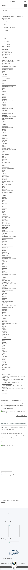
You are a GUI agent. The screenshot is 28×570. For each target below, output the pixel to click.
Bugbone (4, 99)
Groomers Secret (6, 184)
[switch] (14, 568)
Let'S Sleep (5, 244)
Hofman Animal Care (7, 190)
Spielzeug (4, 57)
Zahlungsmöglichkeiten (9, 27)
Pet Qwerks (5, 296)
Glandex (4, 179)
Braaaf (4, 96)
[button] (19, 1)
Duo (3, 145)
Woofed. (4, 353)
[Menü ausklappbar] (3, 1)
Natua (3, 269)
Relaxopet (4, 313)
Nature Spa (5, 272)
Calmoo (4, 104)
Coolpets (4, 115)
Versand (23, 563)
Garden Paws (5, 176)
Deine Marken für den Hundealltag (11, 60)
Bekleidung (5, 49)
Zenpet (4, 366)
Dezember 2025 (6, 374)
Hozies (4, 197)
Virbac (4, 345)
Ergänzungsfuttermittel (8, 61)
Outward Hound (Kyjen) (8, 282)
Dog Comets (5, 134)
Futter (3, 65)
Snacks (4, 72)
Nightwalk (4, 276)
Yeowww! (4, 354)
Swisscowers (5, 334)
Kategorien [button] (4, 393)
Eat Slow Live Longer (7, 148)
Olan (3, 279)
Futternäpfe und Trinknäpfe (9, 66)
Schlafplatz (5, 55)
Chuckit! (4, 107)
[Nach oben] (0, 569)
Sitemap (6, 30)
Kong (3, 235)
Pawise (4, 287)
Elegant (4, 157)
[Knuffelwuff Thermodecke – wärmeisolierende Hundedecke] (14, 412)
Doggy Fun (5, 138)
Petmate (4, 299)
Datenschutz (7, 36)
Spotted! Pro (5, 331)
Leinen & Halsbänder (7, 52)
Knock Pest (5, 216)
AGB (5, 38)
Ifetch (3, 200)
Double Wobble (6, 141)
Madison (4, 252)
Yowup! (4, 358)
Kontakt (5, 24)
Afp (3, 83)
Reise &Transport (6, 54)
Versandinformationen (9, 33)
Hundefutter (5, 51)
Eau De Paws (5, 154)
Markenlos (5, 255)
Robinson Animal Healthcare (9, 323)
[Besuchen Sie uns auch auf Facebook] (2, 561)
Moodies (4, 266)
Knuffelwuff (5, 48)
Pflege (3, 71)
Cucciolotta (5, 126)
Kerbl (3, 209)
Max (3, 263)
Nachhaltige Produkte (7, 69)
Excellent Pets (5, 167)
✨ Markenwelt (6, 78)
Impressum (6, 41)
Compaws (4, 112)
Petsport (4, 304)
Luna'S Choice (5, 247)
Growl (3, 187)
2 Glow (4, 80)
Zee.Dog (4, 362)
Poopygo (4, 310)
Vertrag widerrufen (7, 558)
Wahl (3, 348)
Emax (3, 160)
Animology (5, 93)
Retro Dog (4, 320)
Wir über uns (7, 22)
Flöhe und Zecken (6, 63)
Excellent (4, 164)
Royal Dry (4, 326)
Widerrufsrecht (7, 44)
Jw (3, 206)
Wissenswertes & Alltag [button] (7, 437)
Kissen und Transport (7, 68)
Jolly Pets (4, 203)
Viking (3, 340)
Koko (3, 230)
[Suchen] (25, 5)
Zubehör (4, 76)
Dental (4, 130)
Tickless (4, 337)
